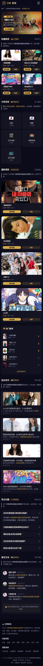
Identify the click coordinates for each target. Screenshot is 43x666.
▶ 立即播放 (8, 29)
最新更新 (36, 651)
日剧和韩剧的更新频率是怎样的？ (21, 527)
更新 (18, 642)
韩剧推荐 (20, 651)
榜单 (23, 642)
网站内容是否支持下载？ (21, 548)
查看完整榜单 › (21, 371)
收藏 (15, 69)
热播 (8, 642)
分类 (13, 642)
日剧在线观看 (10, 106)
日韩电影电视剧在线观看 (13, 9)
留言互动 (29, 663)
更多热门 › (38, 39)
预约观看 (6, 69)
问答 (32, 642)
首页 (2, 9)
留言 (37, 642)
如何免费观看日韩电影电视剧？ (21, 513)
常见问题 (5, 651)
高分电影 (28, 651)
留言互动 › (38, 499)
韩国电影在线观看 (26, 437)
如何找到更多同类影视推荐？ (21, 541)
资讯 (27, 642)
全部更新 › (38, 170)
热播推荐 (17, 663)
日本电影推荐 (18, 23)
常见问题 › (38, 380)
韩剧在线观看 (20, 106)
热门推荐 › (38, 102)
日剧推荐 (13, 651)
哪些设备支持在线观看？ (21, 534)
